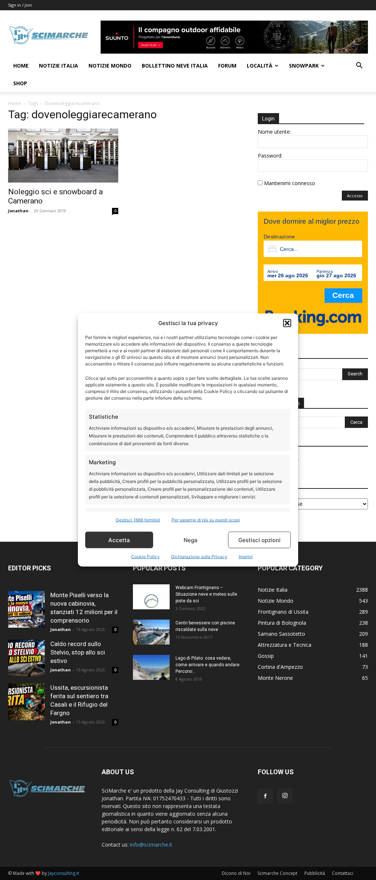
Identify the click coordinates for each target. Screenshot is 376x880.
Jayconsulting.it (63, 873)
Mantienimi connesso (289, 183)
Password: (270, 155)
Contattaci (342, 873)
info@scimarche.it (151, 844)
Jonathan (18, 210)
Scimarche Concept (277, 873)
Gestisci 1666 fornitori (138, 520)
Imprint (246, 556)
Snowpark (304, 65)
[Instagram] (285, 796)
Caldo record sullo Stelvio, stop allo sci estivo (77, 652)
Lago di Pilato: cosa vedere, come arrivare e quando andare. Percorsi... (208, 665)
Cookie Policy (145, 556)
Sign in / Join (20, 5)
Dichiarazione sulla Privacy (199, 556)
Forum (227, 65)
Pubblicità (314, 873)
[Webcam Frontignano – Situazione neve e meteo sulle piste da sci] (151, 597)
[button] (287, 323)
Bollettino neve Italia (175, 65)
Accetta (119, 539)
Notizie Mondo (109, 65)
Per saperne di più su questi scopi (205, 520)
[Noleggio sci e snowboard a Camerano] (63, 156)
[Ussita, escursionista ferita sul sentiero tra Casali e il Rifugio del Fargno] (26, 702)
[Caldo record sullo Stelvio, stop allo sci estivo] (26, 658)
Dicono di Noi (236, 873)
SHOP (20, 83)
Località (259, 65)
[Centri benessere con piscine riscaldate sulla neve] (151, 632)
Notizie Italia (58, 65)
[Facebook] (265, 796)
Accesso (355, 195)
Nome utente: (274, 131)
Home (21, 65)
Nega (191, 539)
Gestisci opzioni (259, 539)
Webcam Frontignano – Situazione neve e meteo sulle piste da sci (206, 594)
